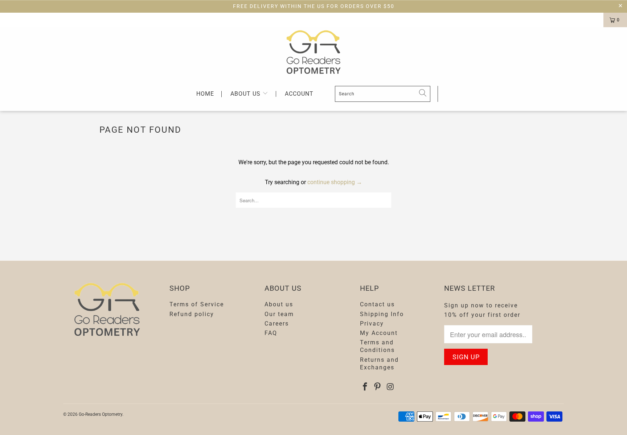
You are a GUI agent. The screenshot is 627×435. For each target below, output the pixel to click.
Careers (277, 323)
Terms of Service (196, 304)
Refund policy (191, 314)
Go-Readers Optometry (100, 414)
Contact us (377, 304)
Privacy (372, 323)
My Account (379, 333)
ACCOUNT (299, 94)
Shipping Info (382, 314)
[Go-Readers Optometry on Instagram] (390, 387)
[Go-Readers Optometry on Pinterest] (377, 387)
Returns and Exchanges (379, 363)
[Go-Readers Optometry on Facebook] (365, 387)
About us (246, 94)
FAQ (271, 333)
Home (205, 94)
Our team (279, 314)
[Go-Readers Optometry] (313, 52)
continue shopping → (334, 182)
